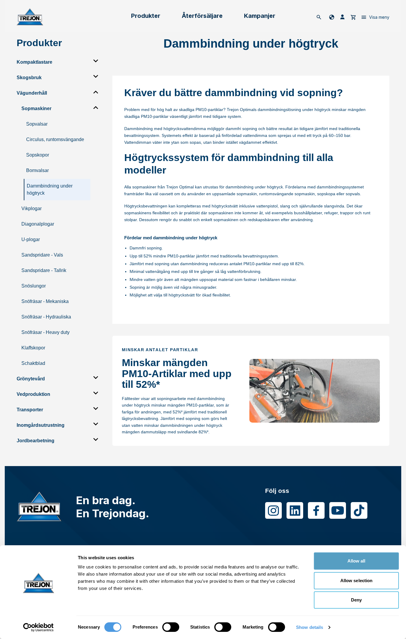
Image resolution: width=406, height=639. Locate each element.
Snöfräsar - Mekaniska (45, 301)
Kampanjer (259, 15)
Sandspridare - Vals (42, 254)
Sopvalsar (37, 123)
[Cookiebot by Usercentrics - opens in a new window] (38, 627)
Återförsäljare (202, 15)
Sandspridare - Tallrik (43, 270)
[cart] (353, 17)
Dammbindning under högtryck (50, 189)
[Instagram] (273, 510)
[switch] (170, 627)
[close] (95, 61)
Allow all (356, 560)
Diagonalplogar (37, 223)
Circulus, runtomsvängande (55, 139)
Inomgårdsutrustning (40, 425)
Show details (309, 627)
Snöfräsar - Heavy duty (45, 332)
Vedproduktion (33, 394)
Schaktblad (33, 363)
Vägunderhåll (32, 93)
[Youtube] (337, 510)
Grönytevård (31, 378)
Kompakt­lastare (34, 62)
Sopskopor (37, 154)
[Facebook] (316, 510)
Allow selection (356, 580)
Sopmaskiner (36, 108)
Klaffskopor (33, 347)
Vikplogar (31, 208)
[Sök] (319, 17)
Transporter (30, 409)
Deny (356, 599)
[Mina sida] (342, 17)
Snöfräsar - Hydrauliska (46, 316)
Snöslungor (33, 285)
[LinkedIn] (295, 510)
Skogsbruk (29, 77)
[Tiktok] (359, 510)
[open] (95, 92)
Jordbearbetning (35, 440)
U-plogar (30, 239)
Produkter (145, 15)
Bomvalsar (37, 170)
